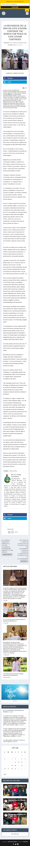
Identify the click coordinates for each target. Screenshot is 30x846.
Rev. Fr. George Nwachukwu (16, 42)
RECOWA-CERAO (12, 841)
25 (8, 768)
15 (21, 762)
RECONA (25, 841)
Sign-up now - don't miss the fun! (15, 1)
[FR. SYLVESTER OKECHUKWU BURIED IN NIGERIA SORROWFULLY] (15, 610)
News (14, 45)
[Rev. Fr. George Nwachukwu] (7, 482)
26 (12, 768)
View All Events (15, 834)
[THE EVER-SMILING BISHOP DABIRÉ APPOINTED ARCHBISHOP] (15, 664)
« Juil (4, 774)
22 (21, 765)
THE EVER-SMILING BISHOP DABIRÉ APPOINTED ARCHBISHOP (13, 674)
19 (12, 765)
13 (15, 762)
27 (15, 768)
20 (15, 765)
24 (4, 768)
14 (18, 762)
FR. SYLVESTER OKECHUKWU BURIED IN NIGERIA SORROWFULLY (14, 620)
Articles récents (13, 470)
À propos (6, 470)
